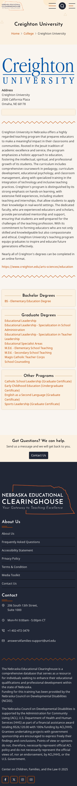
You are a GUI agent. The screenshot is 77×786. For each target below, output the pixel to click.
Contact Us (38, 455)
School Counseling (17, 362)
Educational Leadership (20, 321)
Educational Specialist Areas (23, 343)
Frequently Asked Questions (21, 542)
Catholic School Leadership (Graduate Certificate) (38, 381)
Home (15, 33)
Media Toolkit (11, 575)
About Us (8, 534)
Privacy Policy (11, 558)
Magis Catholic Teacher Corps (25, 357)
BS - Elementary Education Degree (28, 301)
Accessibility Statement (17, 550)
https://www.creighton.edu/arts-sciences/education (37, 267)
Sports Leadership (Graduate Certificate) (32, 404)
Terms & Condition (14, 567)
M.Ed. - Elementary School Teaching (29, 348)
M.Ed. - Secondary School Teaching (28, 353)
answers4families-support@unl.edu (32, 641)
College (29, 33)
